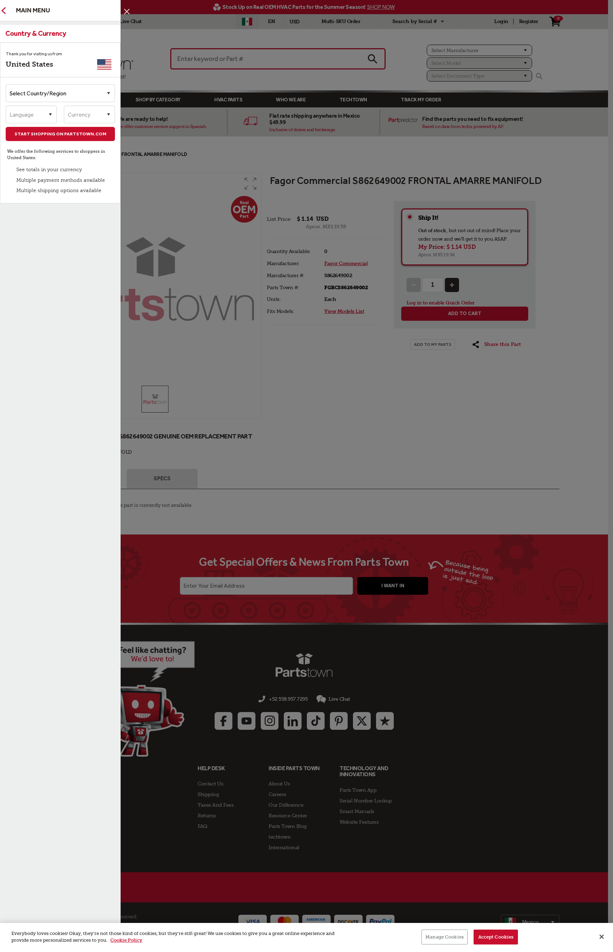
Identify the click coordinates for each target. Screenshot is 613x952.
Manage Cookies (444, 937)
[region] (306, 937)
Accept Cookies (496, 937)
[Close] (126, 11)
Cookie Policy (126, 940)
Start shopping (60, 133)
